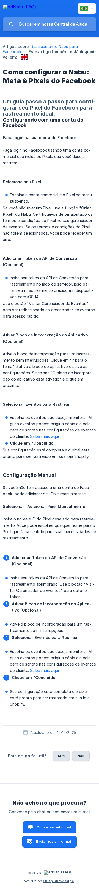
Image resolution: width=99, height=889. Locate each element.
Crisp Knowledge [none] (58, 881)
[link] (24, 57)
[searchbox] (49, 24)
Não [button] (80, 755)
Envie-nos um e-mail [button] (54, 841)
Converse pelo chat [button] (54, 827)
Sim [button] (61, 755)
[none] (20, 7)
